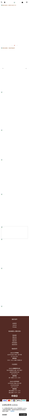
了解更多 (12, 411)
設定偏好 (4, 414)
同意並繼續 (23, 414)
